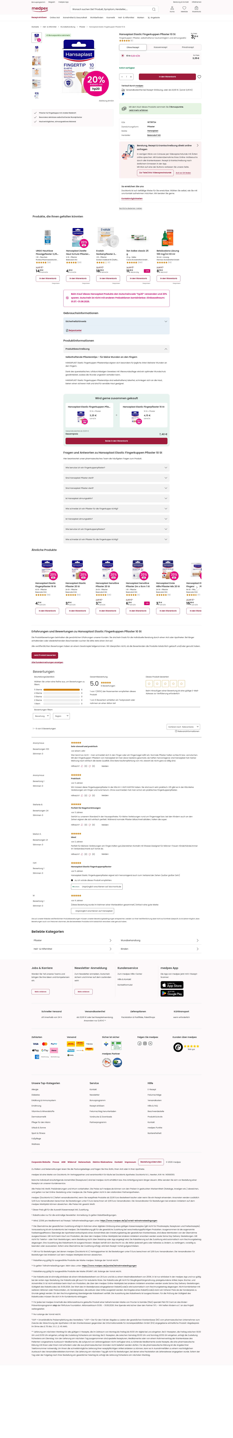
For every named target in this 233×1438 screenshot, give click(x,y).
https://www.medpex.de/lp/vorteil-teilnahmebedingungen (128, 1221)
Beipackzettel (75, 330)
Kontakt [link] (151, 1122)
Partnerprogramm (98, 1122)
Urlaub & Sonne (39, 1127)
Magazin (51, 2)
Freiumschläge (154, 1094)
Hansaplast (152, 131)
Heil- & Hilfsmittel (49, 27)
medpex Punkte (155, 1127)
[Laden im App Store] (180, 985)
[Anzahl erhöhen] (131, 76)
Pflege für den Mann (41, 1122)
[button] (155, 173)
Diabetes (36, 1094)
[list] (37, 66)
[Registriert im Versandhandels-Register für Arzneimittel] (116, 1045)
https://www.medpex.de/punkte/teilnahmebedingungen (109, 1266)
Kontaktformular (125, 984)
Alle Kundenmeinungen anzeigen (47, 662)
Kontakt (93, 1089)
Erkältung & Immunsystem (44, 1100)
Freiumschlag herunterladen (103, 1111)
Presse (56, 1162)
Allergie (35, 1089)
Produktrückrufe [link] (155, 1116)
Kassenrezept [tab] (160, 47)
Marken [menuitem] (140, 17)
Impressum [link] (130, 1162)
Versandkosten (155, 1100)
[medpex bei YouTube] (150, 1043)
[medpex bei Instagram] (145, 1043)
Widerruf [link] (72, 1162)
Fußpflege (36, 1138)
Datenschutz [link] (84, 1162)
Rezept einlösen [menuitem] (39, 17)
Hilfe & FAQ (153, 1105)
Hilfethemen (196, 2)
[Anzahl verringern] (122, 76)
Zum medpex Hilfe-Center (130, 974)
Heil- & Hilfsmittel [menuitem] (126, 17)
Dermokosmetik (39, 1116)
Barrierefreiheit (154, 1133)
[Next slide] (197, 587)
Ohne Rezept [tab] (133, 47)
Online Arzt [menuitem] (55, 17)
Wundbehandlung (67, 27)
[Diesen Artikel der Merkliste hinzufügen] (199, 77)
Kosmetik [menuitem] (111, 17)
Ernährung (36, 1105)
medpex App (63, 2)
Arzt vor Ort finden (183, 173)
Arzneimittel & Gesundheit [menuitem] (75, 17)
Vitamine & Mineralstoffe (43, 1111)
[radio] (122, 55)
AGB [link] (63, 1162)
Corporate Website (41, 1162)
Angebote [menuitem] (155, 17)
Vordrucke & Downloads (101, 1116)
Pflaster (82, 27)
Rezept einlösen (97, 1105)
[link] (107, 1062)
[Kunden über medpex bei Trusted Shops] (187, 1047)
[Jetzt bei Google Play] (180, 993)
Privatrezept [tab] (188, 47)
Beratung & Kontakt (181, 2)
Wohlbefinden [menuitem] (96, 17)
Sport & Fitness (38, 1133)
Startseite (35, 27)
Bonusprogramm (97, 1100)
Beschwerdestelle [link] (156, 1111)
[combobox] (114, 9)
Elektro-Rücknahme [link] (102, 1162)
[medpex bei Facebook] (139, 1043)
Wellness (36, 1144)
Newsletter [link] (95, 1094)
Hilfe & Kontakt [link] (124, 979)
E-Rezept (152, 1089)
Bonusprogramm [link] (38, 2)
